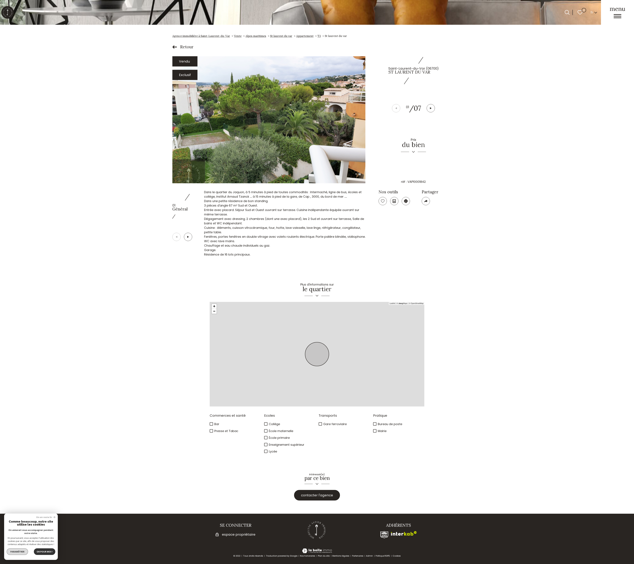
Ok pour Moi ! (45, 551)
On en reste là (44, 517)
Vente (238, 36)
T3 (319, 36)
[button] (431, 108)
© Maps (402, 303)
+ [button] (214, 306)
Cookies (397, 555)
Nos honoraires (307, 555)
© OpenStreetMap (416, 303)
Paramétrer (17, 551)
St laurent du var (281, 36)
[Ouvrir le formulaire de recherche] (567, 12)
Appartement (305, 36)
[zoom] (268, 119)
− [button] (214, 311)
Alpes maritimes (256, 36)
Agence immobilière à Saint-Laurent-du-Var (201, 36)
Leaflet (392, 303)
